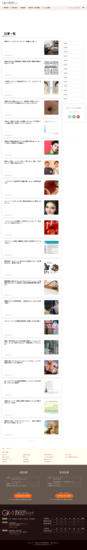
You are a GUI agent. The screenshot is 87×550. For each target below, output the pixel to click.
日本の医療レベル (48, 461)
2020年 (66, 68)
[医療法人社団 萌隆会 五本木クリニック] (10, 3)
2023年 (66, 56)
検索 (83, 7)
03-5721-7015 (70, 499)
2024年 (66, 51)
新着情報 (6, 7)
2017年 (65, 81)
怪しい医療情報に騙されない (72, 457)
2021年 (65, 64)
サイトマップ (30, 542)
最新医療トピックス (6, 459)
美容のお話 (4, 454)
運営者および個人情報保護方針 (42, 542)
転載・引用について (55, 542)
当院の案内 (15, 7)
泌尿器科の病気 (26, 454)
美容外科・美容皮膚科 (34, 7)
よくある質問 (46, 7)
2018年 (65, 77)
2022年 (65, 60)
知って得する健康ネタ (49, 457)
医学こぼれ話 (68, 454)
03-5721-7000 (28, 499)
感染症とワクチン (48, 459)
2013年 (65, 98)
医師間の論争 (26, 461)
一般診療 (4, 461)
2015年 (65, 90)
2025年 (65, 47)
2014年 (65, 94)
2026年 (66, 43)
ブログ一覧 (8, 448)
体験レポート (26, 457)
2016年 (65, 86)
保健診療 (23, 7)
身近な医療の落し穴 (48, 454)
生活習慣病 (25, 459)
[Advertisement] (43, 22)
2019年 (65, 73)
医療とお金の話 (5, 457)
